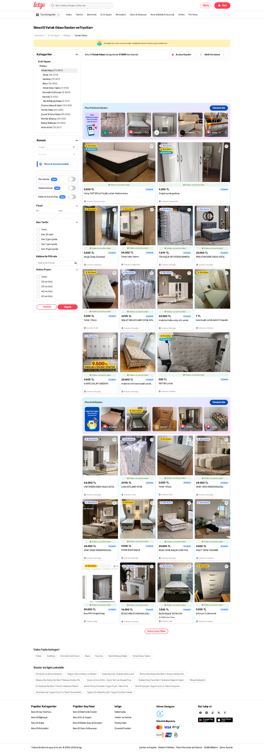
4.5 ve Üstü (47, 296)
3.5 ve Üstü (47, 286)
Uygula (67, 307)
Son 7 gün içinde (49, 244)
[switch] (72, 179)
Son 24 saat (47, 234)
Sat (224, 5)
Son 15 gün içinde (49, 249)
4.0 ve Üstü (47, 291)
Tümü (44, 229)
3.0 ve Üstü (47, 281)
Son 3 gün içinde (49, 239)
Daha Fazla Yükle (156, 631)
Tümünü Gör (219, 108)
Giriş (206, 5)
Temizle (47, 307)
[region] (156, 124)
